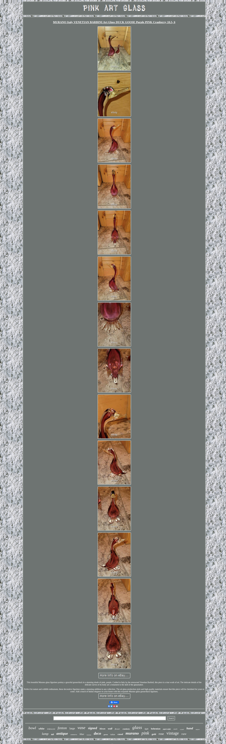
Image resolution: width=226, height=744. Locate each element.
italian (112, 734)
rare (183, 733)
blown (102, 728)
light (146, 729)
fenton (62, 728)
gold (154, 734)
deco (97, 733)
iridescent (51, 729)
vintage (172, 733)
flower (117, 729)
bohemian (155, 728)
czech (175, 729)
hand (190, 728)
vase (81, 727)
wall (110, 728)
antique (62, 733)
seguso (198, 729)
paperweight (167, 729)
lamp (45, 733)
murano (132, 733)
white (41, 728)
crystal (182, 729)
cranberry (126, 729)
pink (145, 733)
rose (161, 733)
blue (82, 734)
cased (120, 734)
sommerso (73, 734)
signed (92, 728)
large (72, 728)
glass (137, 727)
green (106, 734)
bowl (32, 728)
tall (52, 734)
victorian (89, 735)
